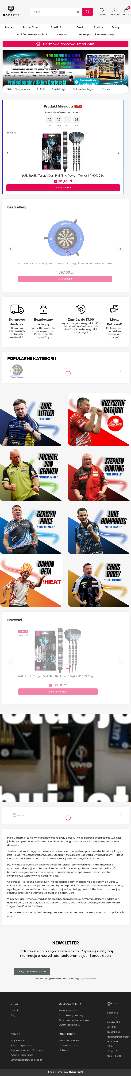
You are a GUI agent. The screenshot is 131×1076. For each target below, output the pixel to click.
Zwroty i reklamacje (70, 1024)
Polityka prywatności (22, 1045)
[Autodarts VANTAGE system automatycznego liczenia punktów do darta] (65, 238)
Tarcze (9, 27)
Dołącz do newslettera (32, 971)
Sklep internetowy (64, 1072)
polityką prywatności (87, 978)
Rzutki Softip (59, 27)
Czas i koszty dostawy (71, 1015)
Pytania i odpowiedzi (22, 1055)
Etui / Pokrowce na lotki (32, 34)
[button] (87, 12)
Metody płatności (68, 1010)
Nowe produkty (89, 34)
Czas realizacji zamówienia (74, 1020)
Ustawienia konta (68, 1045)
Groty (115, 27)
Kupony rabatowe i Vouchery (27, 1050)
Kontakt (15, 1010)
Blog (13, 1015)
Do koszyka (65, 279)
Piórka (81, 27)
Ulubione (64, 1050)
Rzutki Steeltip (32, 27)
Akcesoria (63, 34)
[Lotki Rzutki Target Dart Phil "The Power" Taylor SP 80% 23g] (63, 151)
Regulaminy (17, 1040)
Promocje (107, 34)
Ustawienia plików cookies (25, 1059)
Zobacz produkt (63, 187)
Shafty (98, 27)
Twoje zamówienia (69, 1040)
